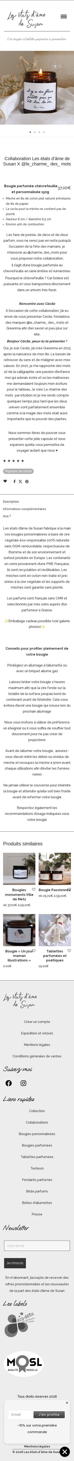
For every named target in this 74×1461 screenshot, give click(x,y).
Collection (37, 1111)
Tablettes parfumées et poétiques (55, 955)
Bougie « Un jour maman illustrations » (19, 955)
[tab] (37, 501)
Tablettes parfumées (37, 1157)
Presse (37, 1214)
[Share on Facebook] (14, 482)
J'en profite (49, 1414)
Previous (4, 88)
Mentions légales (37, 1045)
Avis (7, 516)
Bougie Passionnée (55, 890)
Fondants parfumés (37, 1180)
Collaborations (37, 1122)
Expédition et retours (37, 1033)
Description (11, 501)
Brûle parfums (37, 1191)
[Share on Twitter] (20, 482)
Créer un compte (37, 1022)
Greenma (50, 348)
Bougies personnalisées (37, 1134)
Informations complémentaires (24, 509)
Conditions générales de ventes (37, 1056)
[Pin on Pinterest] (27, 482)
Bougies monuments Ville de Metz (19, 894)
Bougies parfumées (37, 1145)
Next (70, 88)
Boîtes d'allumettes (37, 1203)
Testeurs (37, 1168)
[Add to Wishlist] (6, 481)
